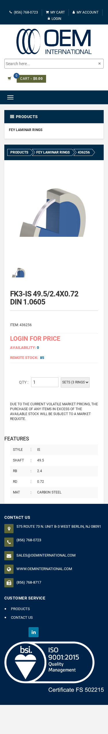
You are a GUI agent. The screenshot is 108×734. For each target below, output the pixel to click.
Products (20, 609)
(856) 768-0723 (26, 12)
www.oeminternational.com (44, 569)
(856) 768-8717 (28, 582)
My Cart (57, 12)
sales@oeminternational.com (45, 555)
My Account (87, 12)
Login (56, 19)
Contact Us (22, 617)
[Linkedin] (34, 632)
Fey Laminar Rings (25, 130)
